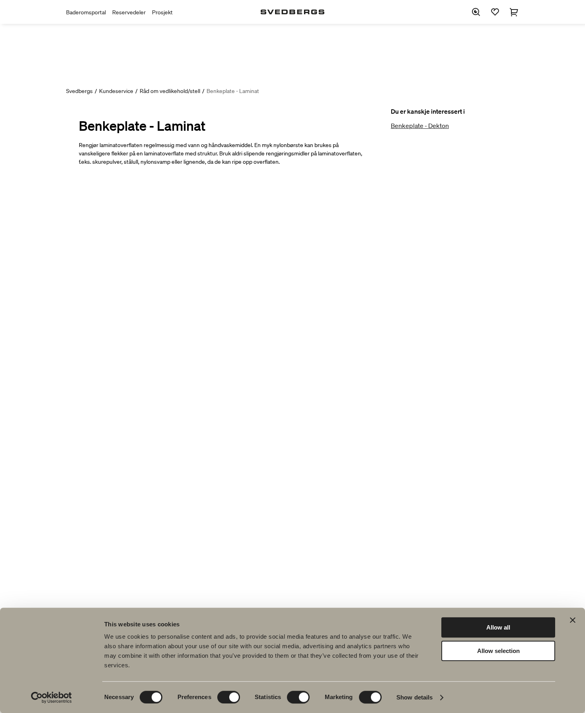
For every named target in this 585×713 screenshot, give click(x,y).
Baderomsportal (86, 12)
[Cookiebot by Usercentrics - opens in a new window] (51, 697)
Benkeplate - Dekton (420, 126)
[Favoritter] (495, 12)
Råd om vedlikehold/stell (170, 91)
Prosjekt (162, 12)
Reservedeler (129, 12)
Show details (414, 697)
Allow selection (498, 650)
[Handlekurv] (514, 12)
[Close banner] (572, 620)
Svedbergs (79, 91)
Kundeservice (116, 91)
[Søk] (476, 12)
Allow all (498, 627)
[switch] (228, 697)
